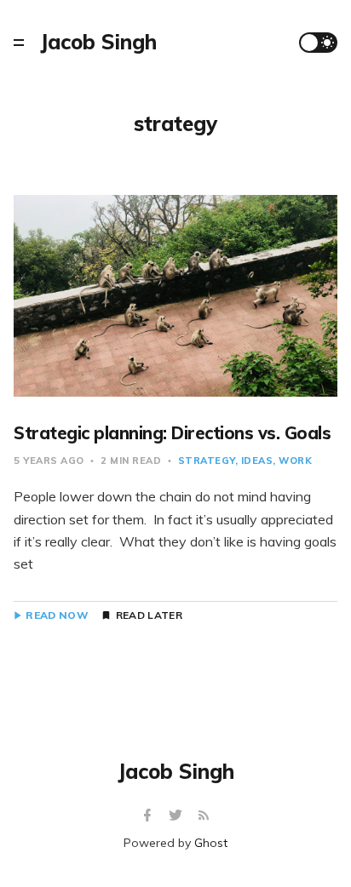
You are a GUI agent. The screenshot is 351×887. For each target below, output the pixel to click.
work (295, 460)
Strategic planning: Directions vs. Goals (172, 433)
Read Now (57, 615)
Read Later (149, 615)
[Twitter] (178, 816)
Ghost (210, 842)
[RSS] (204, 816)
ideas (257, 460)
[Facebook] (149, 816)
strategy (206, 460)
